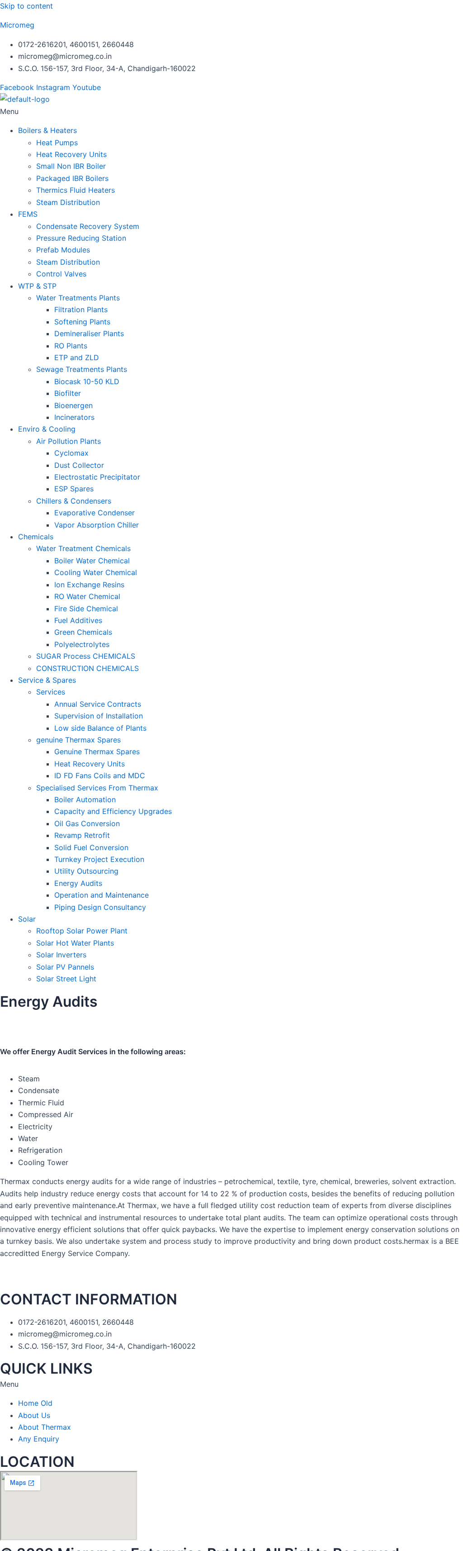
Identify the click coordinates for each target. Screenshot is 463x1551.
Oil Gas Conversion (87, 823)
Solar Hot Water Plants (75, 942)
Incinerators (74, 417)
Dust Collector (79, 465)
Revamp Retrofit (82, 835)
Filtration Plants (81, 309)
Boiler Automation (85, 799)
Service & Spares (47, 680)
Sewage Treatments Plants (81, 369)
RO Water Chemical (87, 596)
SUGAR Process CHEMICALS (85, 656)
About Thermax (44, 1427)
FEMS (28, 214)
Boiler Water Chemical (92, 560)
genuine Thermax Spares (78, 739)
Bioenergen (73, 405)
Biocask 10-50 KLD (86, 381)
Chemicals (35, 536)
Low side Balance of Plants (100, 728)
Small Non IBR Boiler (71, 166)
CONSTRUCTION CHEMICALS (87, 668)
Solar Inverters (61, 954)
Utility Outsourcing (86, 870)
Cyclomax (71, 452)
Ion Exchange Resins (89, 584)
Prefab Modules (63, 249)
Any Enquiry (38, 1438)
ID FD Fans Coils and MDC (99, 775)
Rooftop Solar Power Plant (82, 930)
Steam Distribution (68, 202)
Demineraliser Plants (89, 333)
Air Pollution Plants (68, 441)
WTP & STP (37, 285)
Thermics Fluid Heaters (75, 190)
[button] (231, 111)
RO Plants (70, 345)
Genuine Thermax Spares (97, 751)
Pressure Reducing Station (81, 238)
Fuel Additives (78, 620)
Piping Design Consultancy (100, 907)
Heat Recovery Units (71, 154)
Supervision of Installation (98, 715)
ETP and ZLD (76, 357)
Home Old (35, 1403)
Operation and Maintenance (101, 894)
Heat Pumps (57, 142)
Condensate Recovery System (87, 226)
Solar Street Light (66, 978)
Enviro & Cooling (47, 428)
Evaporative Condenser (94, 512)
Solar (27, 918)
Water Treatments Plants (78, 297)
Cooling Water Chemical (95, 572)
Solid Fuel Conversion (91, 847)
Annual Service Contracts (97, 704)
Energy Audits (78, 883)
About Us (34, 1415)
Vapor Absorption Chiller (96, 524)
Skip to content (26, 5)
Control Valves (61, 273)
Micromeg (17, 24)
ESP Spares (74, 488)
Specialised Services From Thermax (97, 787)
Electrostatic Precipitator (97, 476)
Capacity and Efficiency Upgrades (113, 811)
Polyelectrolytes (81, 644)
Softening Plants (82, 321)
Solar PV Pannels (65, 966)
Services (50, 691)
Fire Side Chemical (86, 608)
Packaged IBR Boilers (72, 178)
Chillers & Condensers (73, 500)
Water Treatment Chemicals (83, 548)
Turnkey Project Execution (99, 859)
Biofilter (67, 393)
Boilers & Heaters (47, 130)
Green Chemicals (83, 632)
